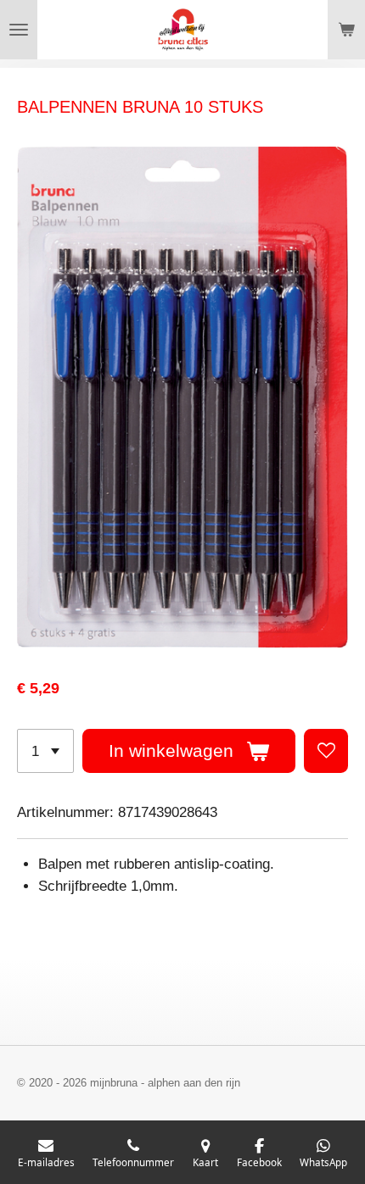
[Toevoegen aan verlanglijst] (326, 751)
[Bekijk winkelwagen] (346, 29)
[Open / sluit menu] (18, 29)
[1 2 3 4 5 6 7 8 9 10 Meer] (45, 751)
